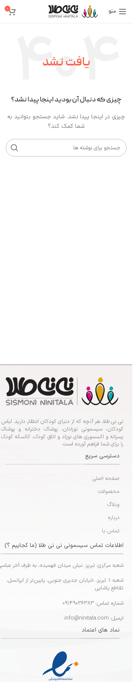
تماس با (111, 531)
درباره (114, 518)
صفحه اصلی (106, 479)
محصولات (109, 492)
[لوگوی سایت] (73, 11)
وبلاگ (113, 505)
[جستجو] (14, 148)
